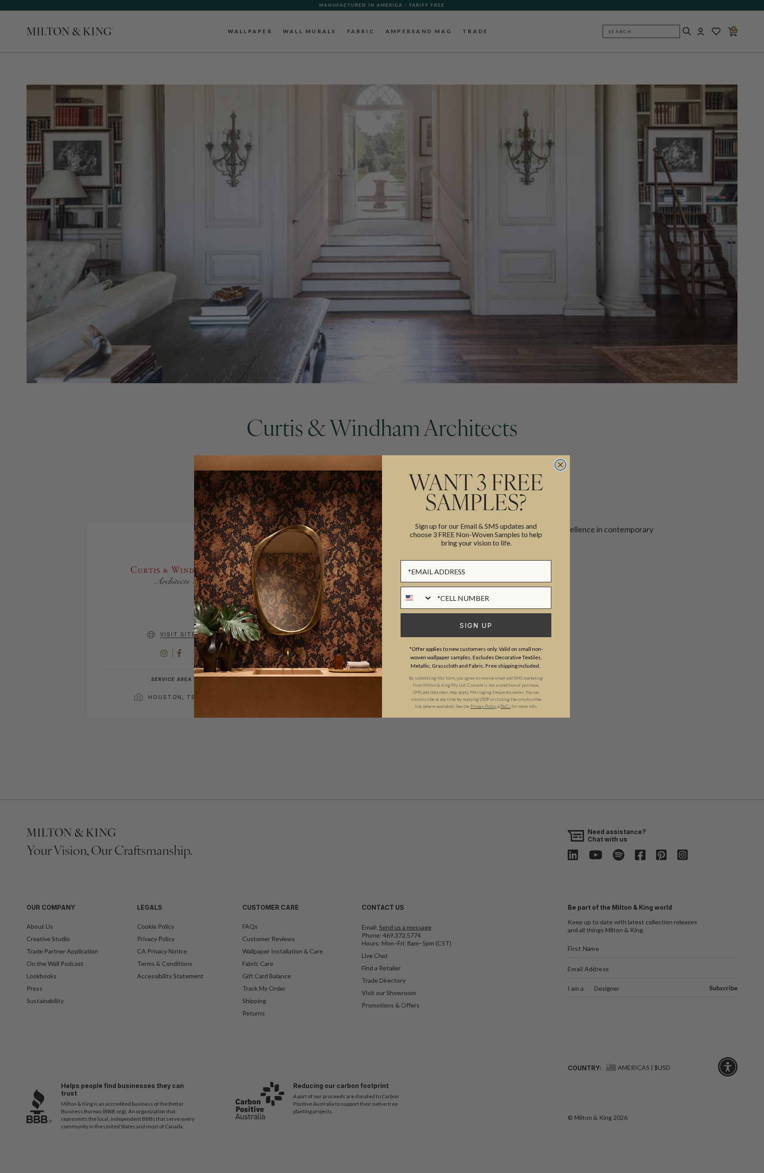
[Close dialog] (560, 464)
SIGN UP (476, 625)
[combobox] (417, 597)
